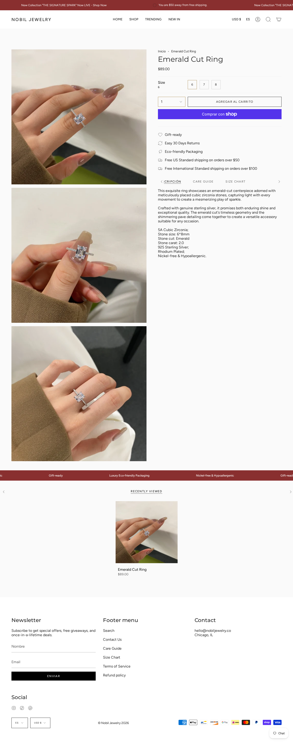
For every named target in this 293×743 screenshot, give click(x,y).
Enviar (53, 676)
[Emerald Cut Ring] (147, 532)
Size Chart (111, 657)
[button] (134, 19)
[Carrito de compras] (279, 19)
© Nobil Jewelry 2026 (113, 723)
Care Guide (112, 648)
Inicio (162, 51)
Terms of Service (116, 666)
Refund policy (114, 675)
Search (108, 630)
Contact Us (112, 639)
